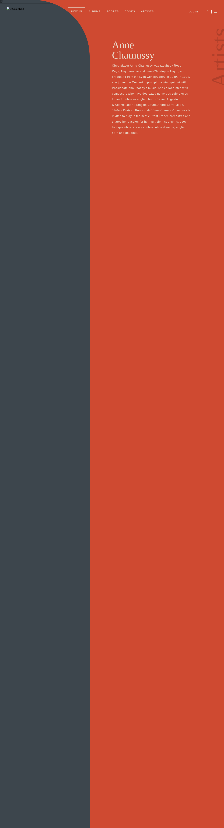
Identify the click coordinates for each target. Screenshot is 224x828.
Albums (95, 11)
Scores (113, 11)
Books (130, 11)
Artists (147, 11)
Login (193, 11)
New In (76, 11)
